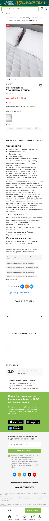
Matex (9, 84)
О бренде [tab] (19, 140)
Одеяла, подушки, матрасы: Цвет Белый (20, 263)
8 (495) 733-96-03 (24, 487)
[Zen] (29, 475)
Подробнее (31, 106)
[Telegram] (31, 286)
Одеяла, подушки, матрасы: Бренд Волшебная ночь (22, 257)
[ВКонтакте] (22, 286)
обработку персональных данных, (22, 458)
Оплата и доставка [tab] (33, 140)
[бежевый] (9, 118)
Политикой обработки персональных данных (24, 462)
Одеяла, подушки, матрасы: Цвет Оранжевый (22, 277)
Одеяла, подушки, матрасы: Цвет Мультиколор (22, 267)
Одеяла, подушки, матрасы (18, 249)
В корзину (33, 510)
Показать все (11, 279)
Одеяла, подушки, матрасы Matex (21, 252)
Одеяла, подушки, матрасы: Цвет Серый (20, 272)
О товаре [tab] (10, 140)
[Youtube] (34, 475)
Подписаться (24, 451)
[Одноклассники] (27, 286)
